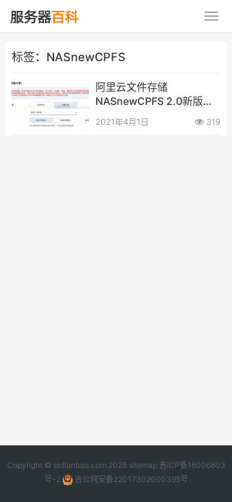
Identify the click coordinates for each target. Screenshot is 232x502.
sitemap (143, 465)
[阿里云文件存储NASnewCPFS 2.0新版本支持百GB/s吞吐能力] (50, 87)
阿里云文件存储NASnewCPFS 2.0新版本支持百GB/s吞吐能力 (154, 94)
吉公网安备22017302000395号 (130, 479)
